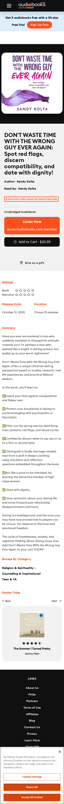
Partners (32, 701)
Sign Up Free (40, 24)
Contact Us (32, 727)
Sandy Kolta (25, 182)
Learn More (32, 740)
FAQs (32, 694)
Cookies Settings (32, 776)
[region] (32, 775)
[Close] (60, 752)
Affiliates (32, 714)
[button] (6, 601)
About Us (32, 688)
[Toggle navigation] (9, 5)
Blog (32, 720)
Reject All (32, 787)
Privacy (32, 733)
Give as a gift (34, 263)
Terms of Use (32, 707)
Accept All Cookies (32, 797)
